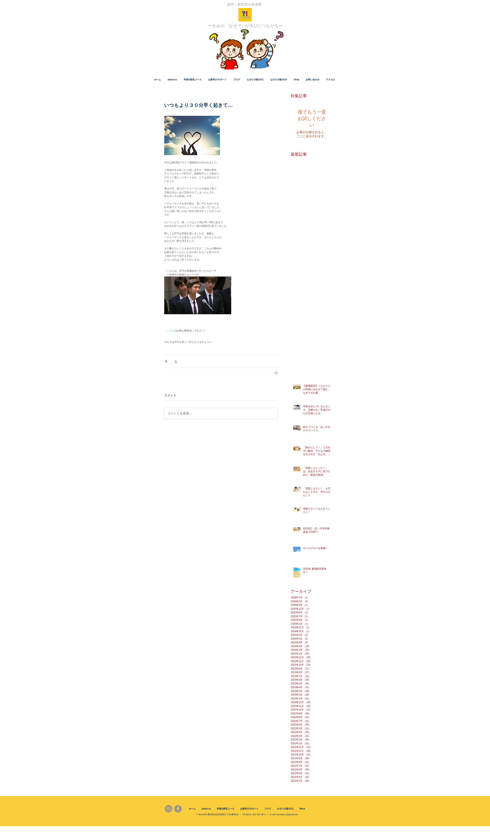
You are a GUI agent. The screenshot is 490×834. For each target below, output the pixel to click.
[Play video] (197, 295)
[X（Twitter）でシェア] (175, 361)
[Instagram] (168, 809)
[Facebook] (178, 809)
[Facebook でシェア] (166, 361)
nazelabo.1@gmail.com (287, 814)
